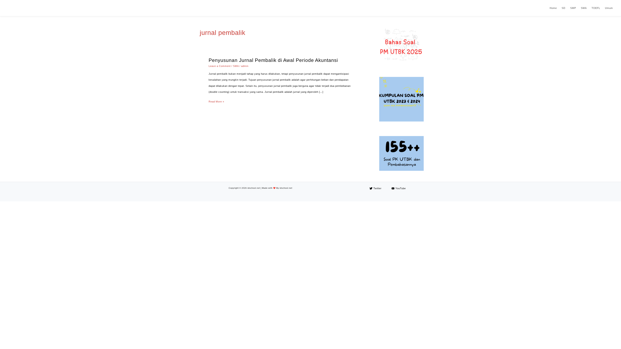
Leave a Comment (220, 66)
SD (563, 8)
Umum (609, 8)
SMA (584, 8)
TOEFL (596, 8)
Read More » (216, 102)
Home (553, 8)
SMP (573, 8)
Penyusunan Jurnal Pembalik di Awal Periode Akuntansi (273, 60)
